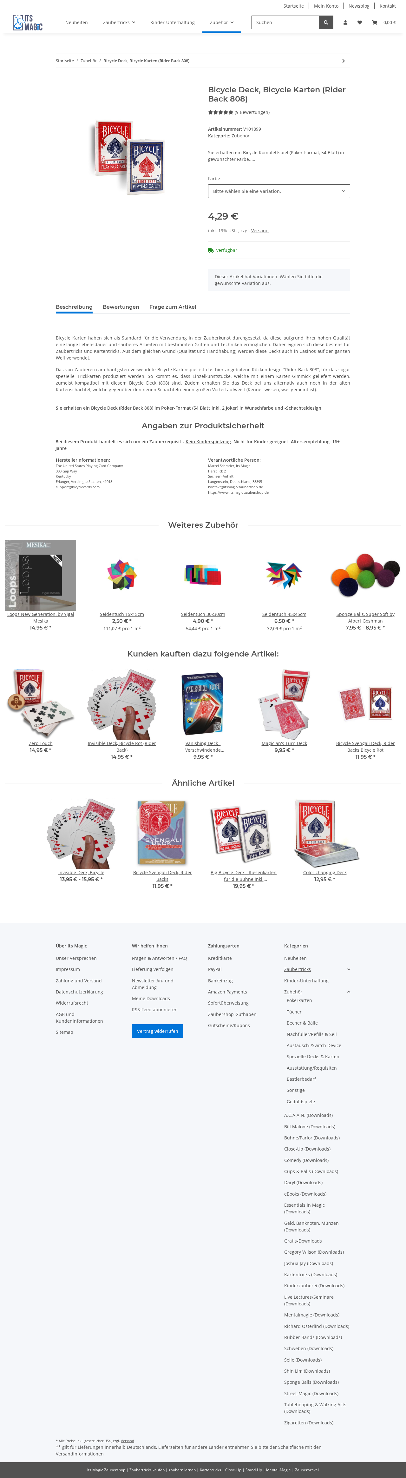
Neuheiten (295, 958)
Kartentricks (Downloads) (310, 1274)
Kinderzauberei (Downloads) (314, 1286)
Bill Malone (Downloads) (309, 1127)
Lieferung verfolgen (153, 969)
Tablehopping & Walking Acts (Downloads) (315, 1408)
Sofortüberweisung (228, 1003)
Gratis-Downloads (303, 1241)
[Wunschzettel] (359, 22)
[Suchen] (326, 22)
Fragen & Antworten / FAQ (159, 958)
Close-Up (233, 1470)
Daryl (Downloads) (303, 1182)
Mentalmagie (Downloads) (311, 1315)
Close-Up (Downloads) (307, 1149)
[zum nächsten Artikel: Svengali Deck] (343, 61)
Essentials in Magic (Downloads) (304, 1208)
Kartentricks (210, 1470)
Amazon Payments (227, 992)
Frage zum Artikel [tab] (172, 307)
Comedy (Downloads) (306, 1160)
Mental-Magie (278, 1470)
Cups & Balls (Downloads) (311, 1171)
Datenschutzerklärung (79, 992)
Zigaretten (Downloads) (308, 1423)
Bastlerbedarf (301, 1079)
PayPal (215, 969)
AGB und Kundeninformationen (79, 1017)
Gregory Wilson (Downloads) (314, 1252)
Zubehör (241, 136)
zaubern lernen (182, 1470)
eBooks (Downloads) (305, 1194)
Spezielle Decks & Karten (313, 1056)
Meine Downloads (151, 998)
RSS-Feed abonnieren (155, 1009)
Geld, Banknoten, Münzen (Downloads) (311, 1226)
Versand (260, 231)
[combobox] (279, 191)
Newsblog (359, 6)
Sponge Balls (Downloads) (311, 1382)
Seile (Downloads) (303, 1360)
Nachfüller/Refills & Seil (312, 1034)
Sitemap (64, 1032)
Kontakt (388, 6)
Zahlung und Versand (79, 981)
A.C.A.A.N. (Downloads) (308, 1115)
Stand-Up (254, 1470)
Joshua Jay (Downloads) (308, 1263)
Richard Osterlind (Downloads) (316, 1326)
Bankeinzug (220, 981)
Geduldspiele (301, 1102)
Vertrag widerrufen (157, 1031)
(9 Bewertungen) (252, 112)
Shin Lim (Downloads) (307, 1371)
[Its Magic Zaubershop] (28, 22)
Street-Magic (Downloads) (311, 1393)
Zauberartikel (307, 1470)
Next (390, 590)
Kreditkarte (220, 958)
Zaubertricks (297, 969)
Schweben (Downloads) (308, 1348)
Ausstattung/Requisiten (312, 1068)
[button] (345, 22)
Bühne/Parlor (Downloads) (312, 1138)
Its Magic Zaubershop (106, 1470)
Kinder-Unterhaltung (306, 981)
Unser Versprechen (76, 958)
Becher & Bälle (302, 1023)
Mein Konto (326, 6)
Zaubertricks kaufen (147, 1470)
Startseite (294, 6)
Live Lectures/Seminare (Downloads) (309, 1300)
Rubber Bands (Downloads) (313, 1337)
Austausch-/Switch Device (314, 1045)
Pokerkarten (299, 1000)
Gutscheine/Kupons (229, 1025)
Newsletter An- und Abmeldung (153, 984)
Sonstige (296, 1090)
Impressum (68, 969)
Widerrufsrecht (72, 1003)
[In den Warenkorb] (61, 81)
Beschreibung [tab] (74, 307)
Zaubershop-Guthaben (232, 1014)
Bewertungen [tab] (121, 307)
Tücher (294, 1012)
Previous (15, 590)
